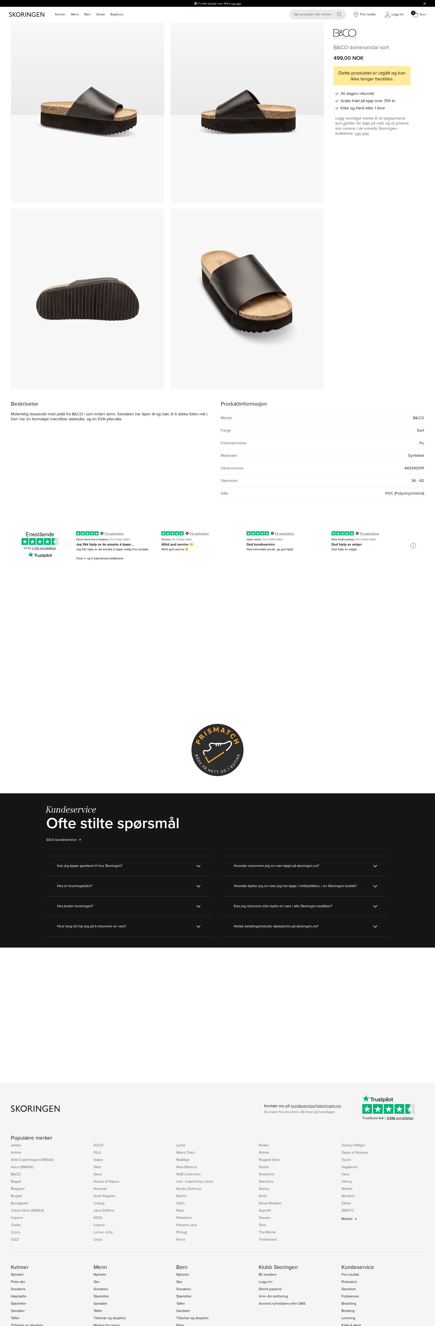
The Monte (267, 1232)
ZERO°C (347, 1210)
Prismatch (349, 1281)
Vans (345, 1174)
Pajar (180, 1210)
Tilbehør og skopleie (110, 1318)
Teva (262, 1225)
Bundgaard (19, 1203)
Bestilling (348, 1303)
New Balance (186, 1167)
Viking (346, 1181)
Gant (97, 1167)
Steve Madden (270, 1203)
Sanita (263, 1167)
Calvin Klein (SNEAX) (27, 1210)
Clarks (16, 1225)
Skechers (266, 1181)
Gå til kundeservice (61, 839)
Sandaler (18, 1310)
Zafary (346, 1203)
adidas (16, 1145)
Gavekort (348, 1289)
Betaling (348, 1310)
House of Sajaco (106, 1181)
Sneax (100, 14)
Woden (347, 1188)
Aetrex (16, 1152)
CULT (15, 1239)
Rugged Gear (269, 1159)
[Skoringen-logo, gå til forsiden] (26, 14)
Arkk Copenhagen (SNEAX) (32, 1159)
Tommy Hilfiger (353, 1145)
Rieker (264, 1145)
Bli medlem (268, 1274)
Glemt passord (270, 1289)
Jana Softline (104, 1210)
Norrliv (181, 1196)
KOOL (98, 1217)
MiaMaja (182, 1159)
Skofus (264, 1188)
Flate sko (18, 1281)
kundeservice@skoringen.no (316, 1106)
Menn (75, 14)
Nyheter (17, 1274)
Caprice (17, 1217)
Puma (180, 1239)
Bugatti (16, 1196)
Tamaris (265, 1217)
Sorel (263, 1196)
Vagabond (349, 1167)
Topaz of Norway (354, 1152)
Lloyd (98, 1239)
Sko (96, 1281)
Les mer (236, 3)
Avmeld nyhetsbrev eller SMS (282, 1303)
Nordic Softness (188, 1188)
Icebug (99, 1203)
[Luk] (424, 3)
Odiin (180, 1203)
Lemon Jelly (103, 1232)
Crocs (15, 1232)
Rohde (264, 1152)
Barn (87, 14)
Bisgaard (17, 1188)
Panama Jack (186, 1225)
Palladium (184, 1217)
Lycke (180, 1145)
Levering (348, 1318)
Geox (98, 1174)
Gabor (98, 1159)
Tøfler (15, 1318)
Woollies (348, 1196)
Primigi (181, 1232)
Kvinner (60, 14)
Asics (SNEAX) (22, 1167)
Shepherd (266, 1174)
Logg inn (266, 1281)
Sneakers (18, 1289)
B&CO (16, 1174)
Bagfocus (116, 14)
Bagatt (16, 1181)
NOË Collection (188, 1174)
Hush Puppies (104, 1196)
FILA (97, 1152)
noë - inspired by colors (194, 1181)
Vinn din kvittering (273, 1296)
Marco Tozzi (185, 1152)
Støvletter (18, 1303)
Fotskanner (350, 1296)
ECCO (98, 1145)
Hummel (100, 1188)
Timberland (268, 1239)
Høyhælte (19, 1296)
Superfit (265, 1210)
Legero (99, 1225)
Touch (346, 1159)
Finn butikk (350, 1274)
